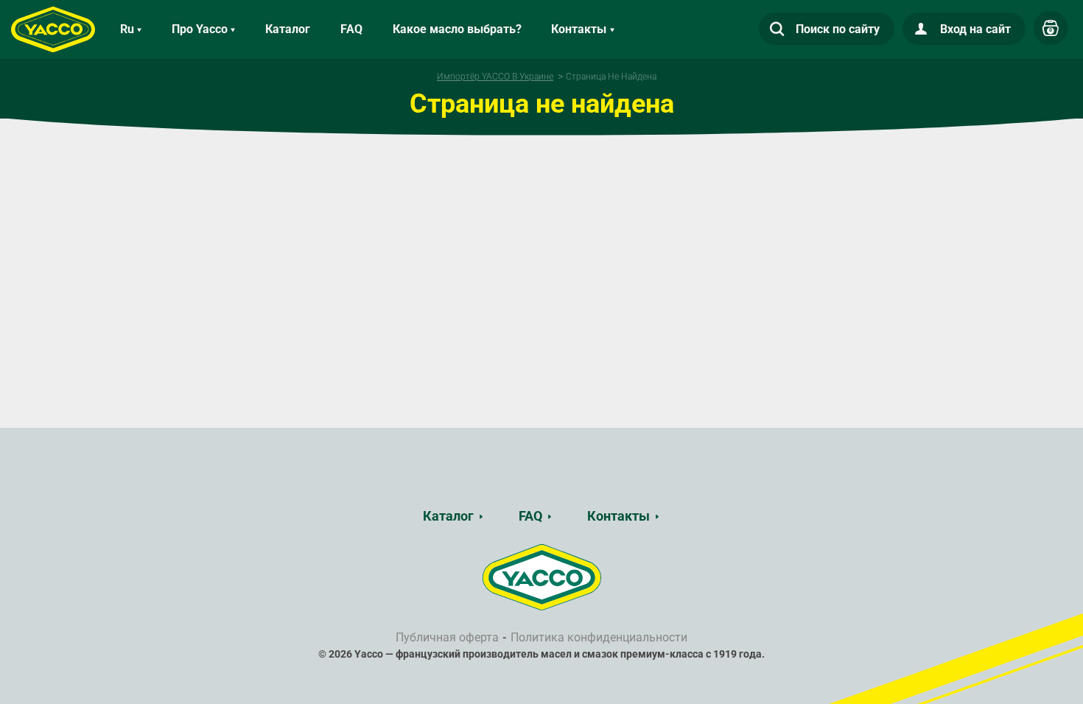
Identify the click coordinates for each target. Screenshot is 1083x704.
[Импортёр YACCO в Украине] (542, 576)
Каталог (287, 29)
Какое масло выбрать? (457, 29)
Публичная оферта (447, 637)
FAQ (351, 29)
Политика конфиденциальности (599, 637)
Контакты (618, 516)
